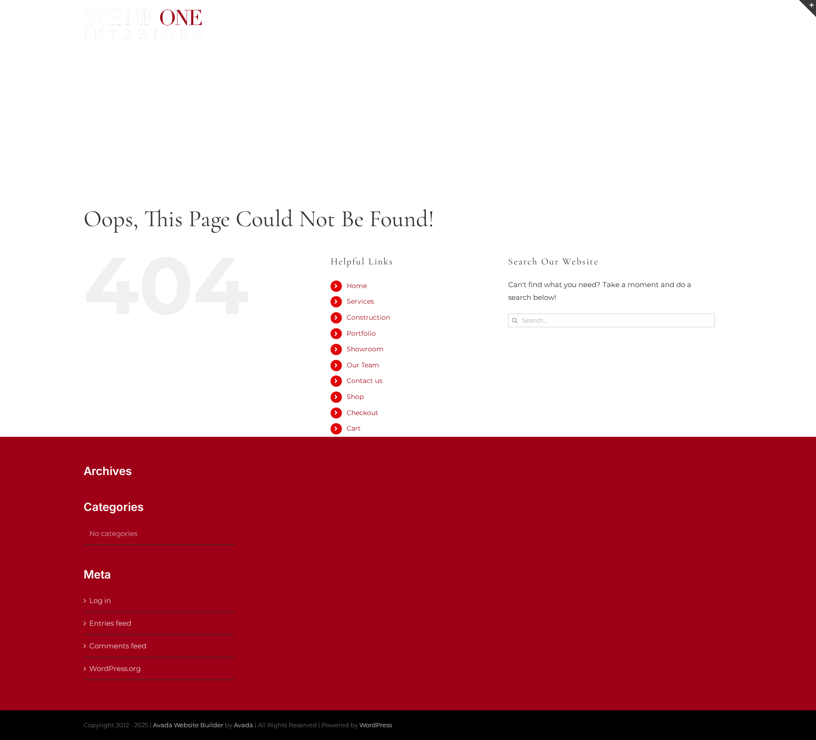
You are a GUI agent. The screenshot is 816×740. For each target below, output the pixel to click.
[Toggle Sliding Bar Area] (807, 8)
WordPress (375, 725)
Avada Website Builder (188, 725)
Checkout (362, 412)
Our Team (363, 365)
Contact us (364, 380)
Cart (354, 428)
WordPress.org (115, 668)
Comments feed (117, 645)
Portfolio (361, 333)
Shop (355, 396)
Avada (243, 725)
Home (357, 285)
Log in (100, 600)
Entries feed (110, 623)
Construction (368, 317)
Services (360, 301)
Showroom (365, 349)
